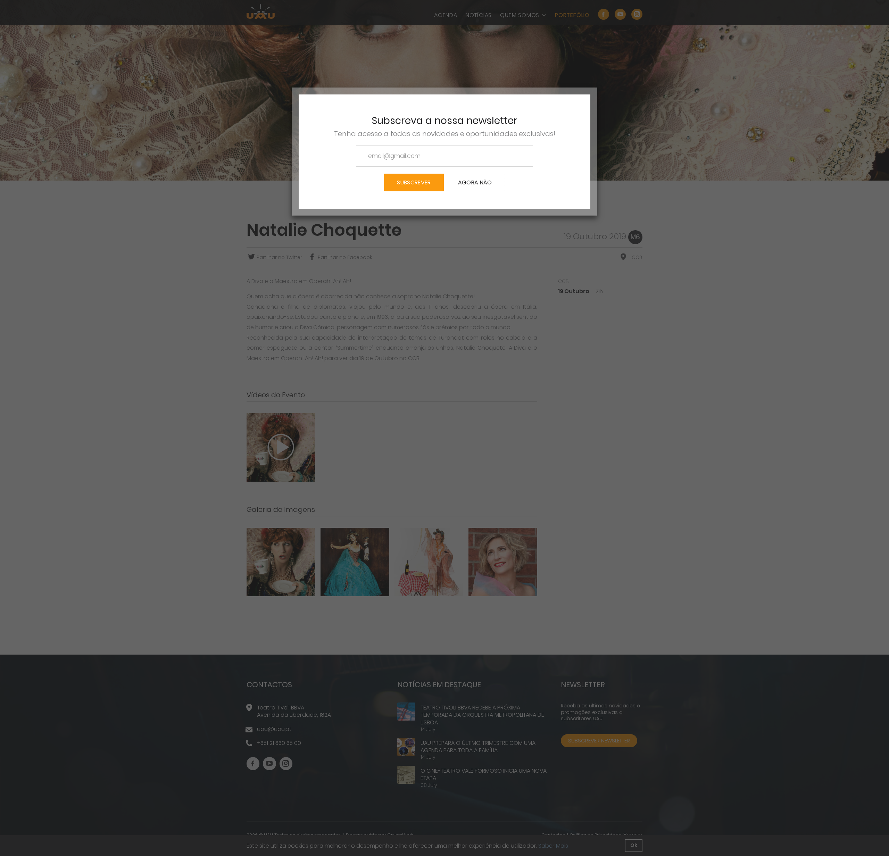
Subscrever (414, 182)
